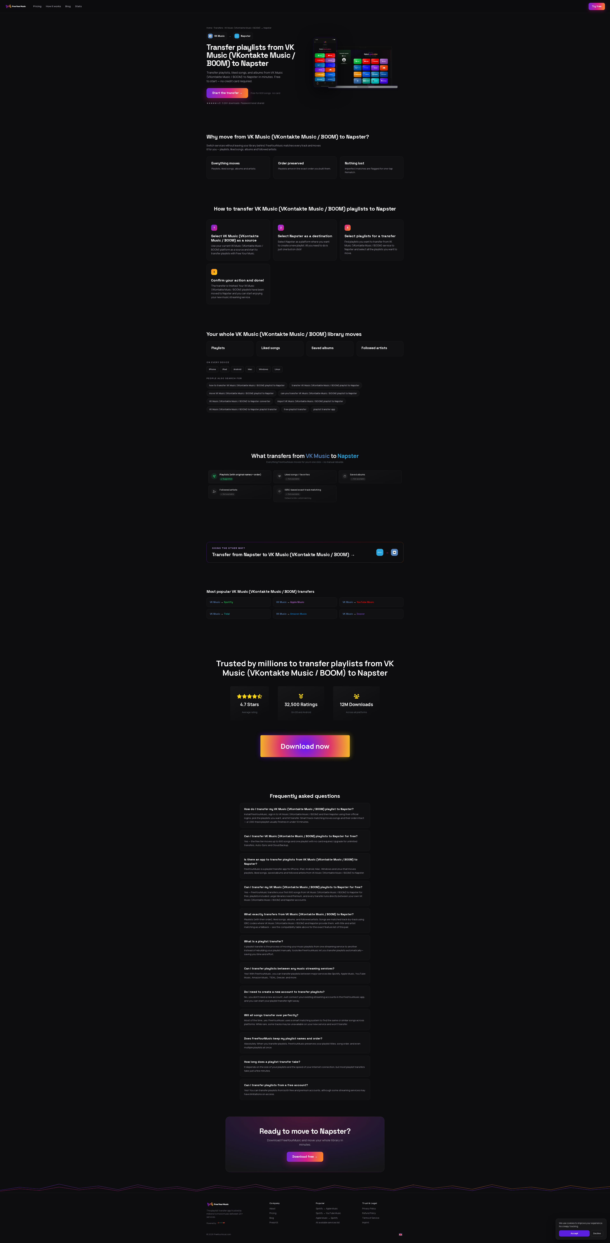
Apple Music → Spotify (327, 1218)
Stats (78, 6)
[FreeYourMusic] (16, 6)
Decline (597, 1233)
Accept (574, 1233)
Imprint (365, 1222)
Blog (68, 6)
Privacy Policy (369, 1208)
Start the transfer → (227, 93)
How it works (53, 6)
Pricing (37, 6)
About (272, 1208)
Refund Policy (369, 1213)
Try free (596, 6)
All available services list (328, 1222)
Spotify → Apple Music (327, 1208)
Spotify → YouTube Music (328, 1213)
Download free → (305, 1157)
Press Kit (273, 1222)
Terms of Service (370, 1218)
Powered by (211, 1223)
